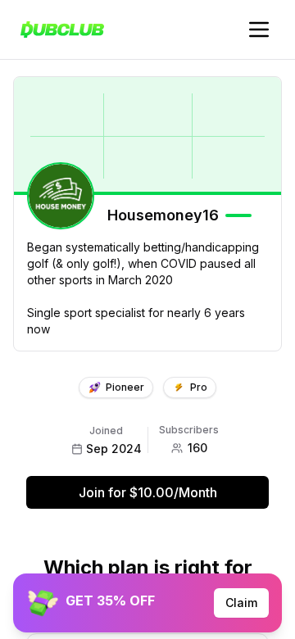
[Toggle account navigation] (259, 29)
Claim (241, 603)
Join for (148, 492)
